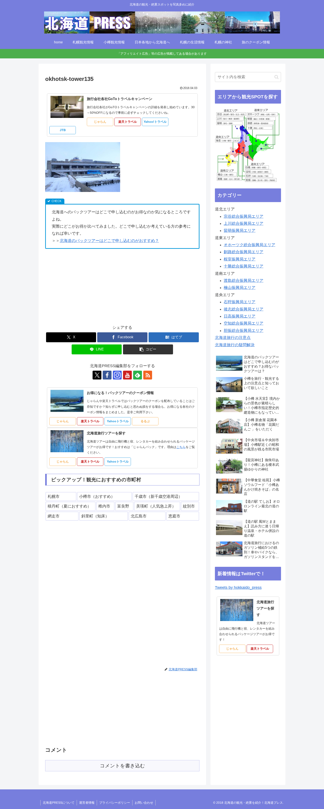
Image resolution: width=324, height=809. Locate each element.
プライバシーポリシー (114, 802)
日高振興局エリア (239, 316)
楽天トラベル (127, 121)
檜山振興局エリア (239, 287)
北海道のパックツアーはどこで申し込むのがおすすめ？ (109, 240)
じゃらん (100, 121)
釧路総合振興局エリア (243, 252)
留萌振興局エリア (239, 230)
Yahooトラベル (118, 421)
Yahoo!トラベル (155, 121)
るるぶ (145, 421)
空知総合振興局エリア (243, 323)
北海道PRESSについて (58, 802)
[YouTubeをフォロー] (127, 375)
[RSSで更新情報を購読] (147, 375)
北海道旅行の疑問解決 (235, 345)
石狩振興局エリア (239, 302)
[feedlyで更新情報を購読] (137, 375)
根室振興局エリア (239, 259)
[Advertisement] (82, 285)
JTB (63, 130)
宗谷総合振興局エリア (243, 216)
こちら (181, 447)
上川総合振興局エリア (243, 223)
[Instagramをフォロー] (117, 375)
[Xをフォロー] (97, 375)
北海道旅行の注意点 (233, 337)
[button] (148, 349)
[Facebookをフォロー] (107, 375)
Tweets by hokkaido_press (238, 587)
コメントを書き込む (122, 765)
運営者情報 (87, 802)
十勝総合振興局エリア (243, 266)
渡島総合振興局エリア (243, 280)
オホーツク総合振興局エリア (249, 245)
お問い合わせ (144, 802)
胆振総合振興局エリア (243, 330)
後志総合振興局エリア (243, 309)
